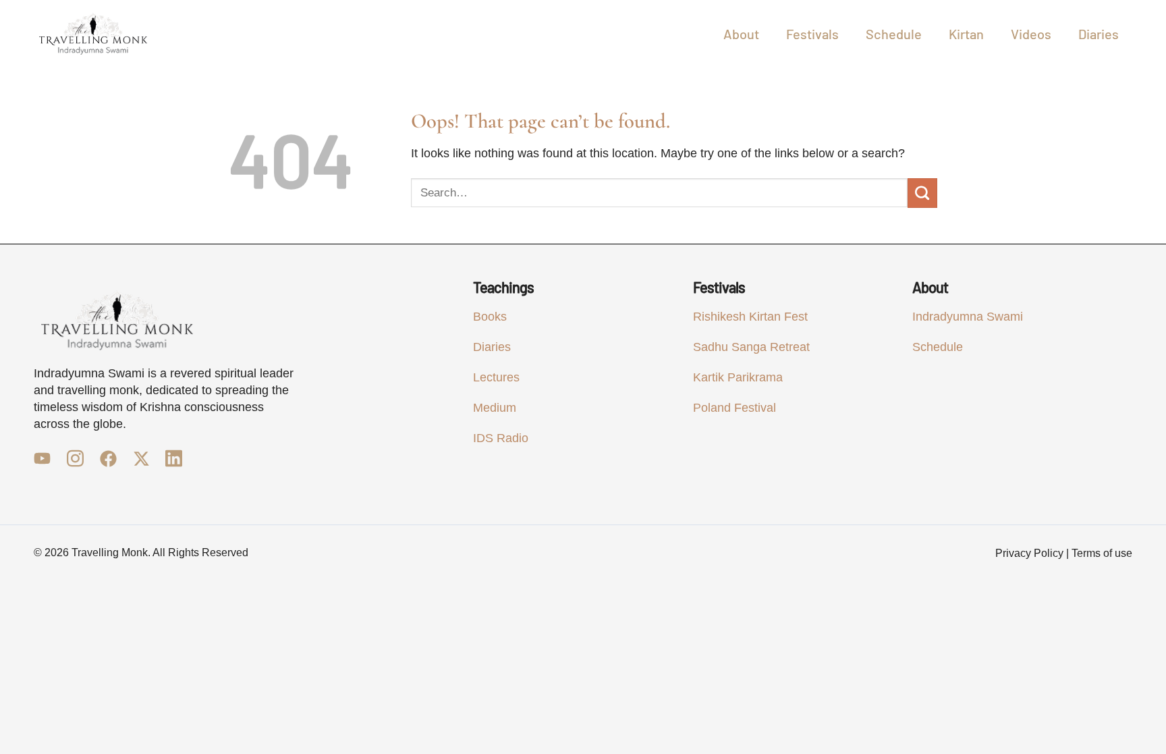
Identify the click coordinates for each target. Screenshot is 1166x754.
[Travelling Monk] (93, 34)
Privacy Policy (1029, 553)
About (741, 34)
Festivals (812, 34)
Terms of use (1102, 553)
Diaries (1098, 34)
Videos (1031, 34)
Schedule (894, 34)
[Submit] (922, 193)
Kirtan (966, 34)
